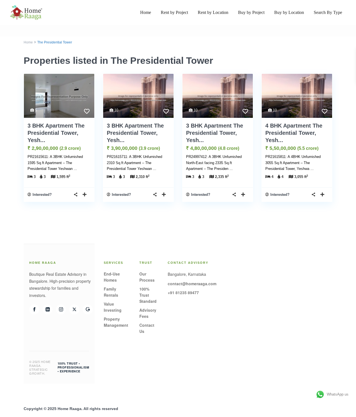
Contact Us (146, 328)
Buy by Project (251, 12)
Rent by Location (213, 12)
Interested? (42, 194)
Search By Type (328, 12)
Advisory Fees (147, 313)
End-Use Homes (112, 277)
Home (145, 12)
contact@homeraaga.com (192, 283)
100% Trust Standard (148, 295)
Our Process (147, 277)
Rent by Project (174, 12)
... (75, 169)
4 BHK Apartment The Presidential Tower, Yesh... (293, 133)
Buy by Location (289, 12)
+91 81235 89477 (183, 292)
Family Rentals (111, 292)
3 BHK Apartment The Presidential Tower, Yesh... (56, 133)
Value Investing (113, 307)
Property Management (116, 322)
